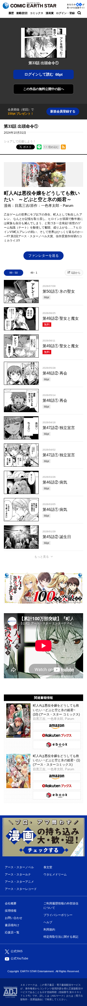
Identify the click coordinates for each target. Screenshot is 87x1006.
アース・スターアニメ (19, 881)
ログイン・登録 (65, 13)
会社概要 (10, 903)
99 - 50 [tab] (13, 272)
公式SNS (16, 951)
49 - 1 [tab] (33, 272)
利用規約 (49, 929)
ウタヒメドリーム (55, 874)
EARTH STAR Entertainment (37, 971)
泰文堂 (48, 867)
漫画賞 (50, 13)
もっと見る (41, 556)
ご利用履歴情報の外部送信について (61, 905)
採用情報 (10, 910)
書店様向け (12, 925)
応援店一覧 (12, 932)
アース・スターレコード (21, 889)
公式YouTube (19, 958)
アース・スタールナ (18, 874)
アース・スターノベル (19, 867)
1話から (75, 272)
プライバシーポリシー (58, 915)
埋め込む (53, 147)
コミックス (36, 13)
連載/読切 (22, 13)
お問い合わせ (13, 918)
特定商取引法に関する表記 (61, 936)
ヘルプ (48, 922)
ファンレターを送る (43, 255)
